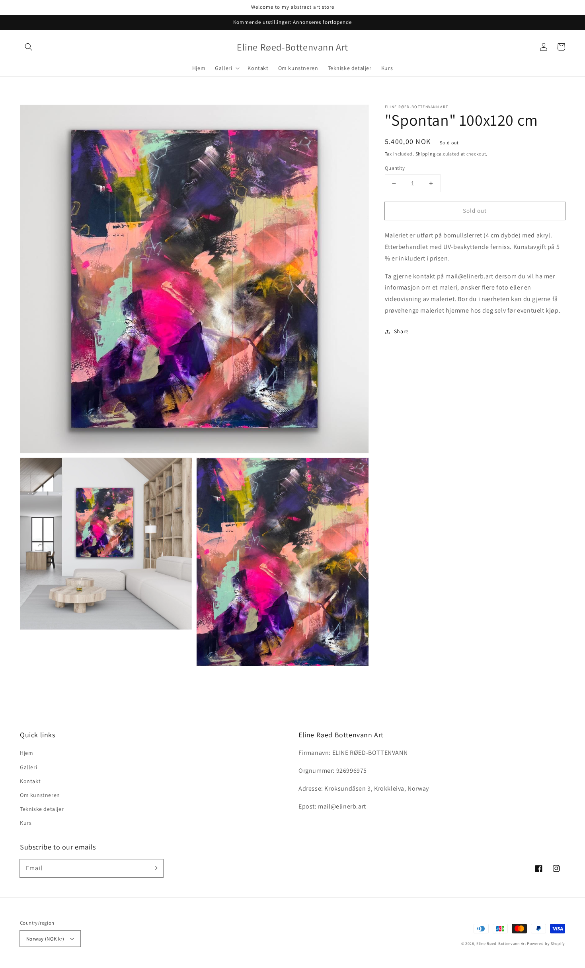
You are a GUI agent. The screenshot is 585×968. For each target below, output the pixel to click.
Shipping (425, 154)
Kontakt (30, 781)
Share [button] (401, 331)
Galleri (28, 767)
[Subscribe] (154, 868)
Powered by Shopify (546, 943)
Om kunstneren (40, 795)
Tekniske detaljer (42, 808)
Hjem (26, 752)
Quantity (395, 168)
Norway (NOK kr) (45, 938)
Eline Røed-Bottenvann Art (501, 943)
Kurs (25, 822)
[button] (28, 47)
